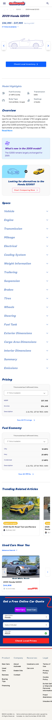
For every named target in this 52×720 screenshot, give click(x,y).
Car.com (30, 668)
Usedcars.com (33, 664)
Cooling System (15, 254)
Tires (7, 298)
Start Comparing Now (24, 190)
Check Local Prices (26, 640)
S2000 (18, 9)
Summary (10, 359)
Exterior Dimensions (18, 333)
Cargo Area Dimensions (20, 342)
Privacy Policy (46, 671)
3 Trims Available (9, 27)
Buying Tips (5, 680)
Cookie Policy (46, 678)
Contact (17, 675)
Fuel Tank (10, 324)
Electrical (10, 246)
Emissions (11, 368)
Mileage (9, 237)
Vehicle (9, 211)
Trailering (10, 272)
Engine (8, 220)
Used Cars (31, 610)
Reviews (5, 675)
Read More (7, 130)
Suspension (12, 281)
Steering (10, 315)
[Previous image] (3, 45)
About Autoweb (17, 665)
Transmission (13, 228)
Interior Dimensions (17, 350)
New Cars (20, 610)
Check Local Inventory (24, 64)
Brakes (8, 289)
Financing (6, 685)
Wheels (9, 307)
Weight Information (17, 263)
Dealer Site (18, 670)
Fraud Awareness (47, 696)
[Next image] (48, 45)
